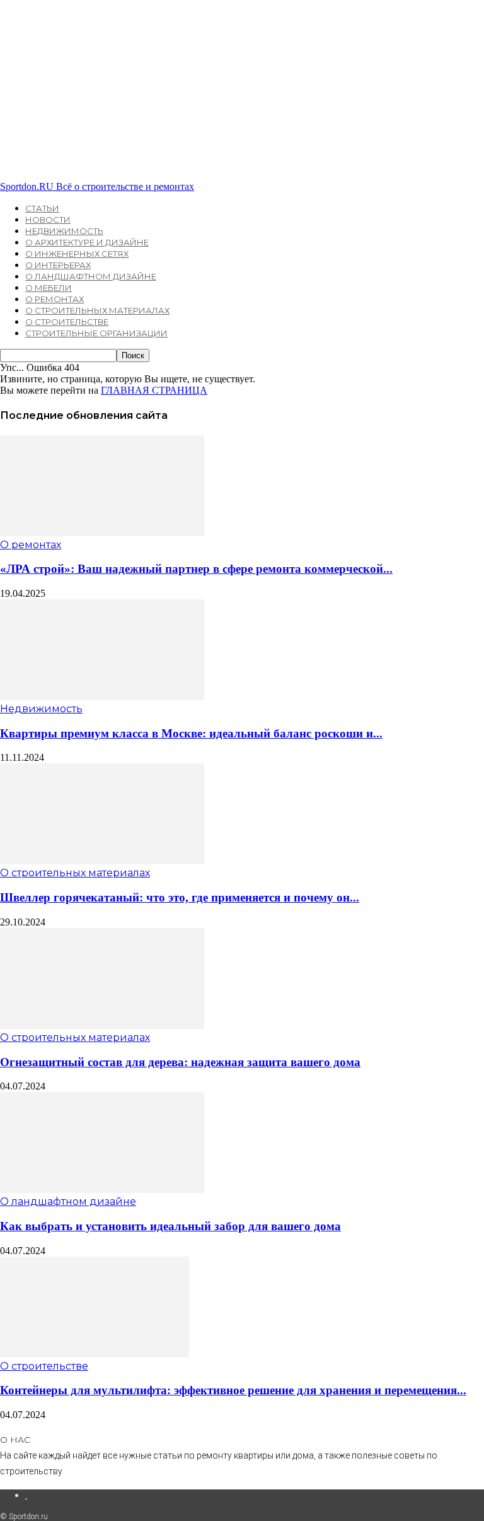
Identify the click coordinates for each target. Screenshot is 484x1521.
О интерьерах (58, 265)
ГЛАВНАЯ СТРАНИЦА (154, 390)
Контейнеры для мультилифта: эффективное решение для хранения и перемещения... (233, 1390)
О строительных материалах (97, 310)
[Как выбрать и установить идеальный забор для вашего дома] (102, 1189)
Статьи (42, 208)
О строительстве (66, 322)
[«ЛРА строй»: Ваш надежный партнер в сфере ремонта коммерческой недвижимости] (102, 532)
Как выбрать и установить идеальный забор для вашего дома (170, 1226)
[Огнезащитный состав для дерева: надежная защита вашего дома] (102, 1025)
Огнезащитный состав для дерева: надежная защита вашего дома (180, 1062)
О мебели (48, 288)
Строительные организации (96, 333)
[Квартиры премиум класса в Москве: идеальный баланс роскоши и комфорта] (102, 696)
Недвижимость (64, 231)
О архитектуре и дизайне (87, 242)
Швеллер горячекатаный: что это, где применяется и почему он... (179, 897)
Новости (48, 219)
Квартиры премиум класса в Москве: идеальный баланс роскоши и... (191, 733)
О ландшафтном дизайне (90, 276)
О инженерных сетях (77, 254)
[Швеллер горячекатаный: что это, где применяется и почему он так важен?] (102, 860)
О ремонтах (54, 299)
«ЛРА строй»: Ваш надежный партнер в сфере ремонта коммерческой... (196, 568)
